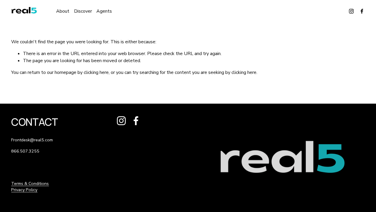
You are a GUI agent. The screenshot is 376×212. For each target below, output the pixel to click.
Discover (83, 11)
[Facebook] (362, 11)
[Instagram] (351, 11)
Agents (104, 11)
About (62, 11)
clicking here (96, 72)
